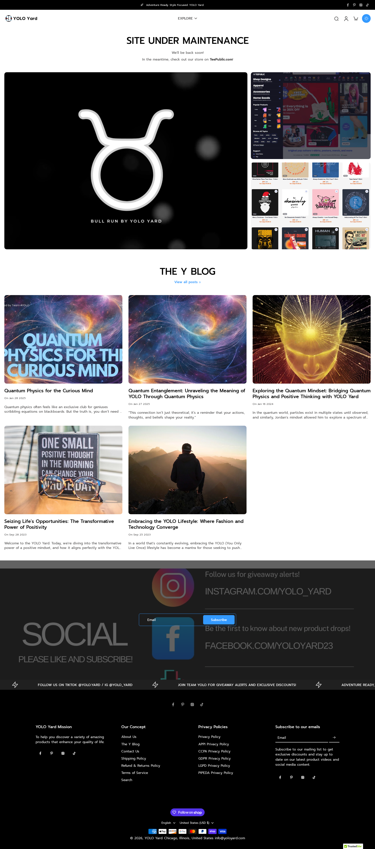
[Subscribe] (334, 737)
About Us (129, 736)
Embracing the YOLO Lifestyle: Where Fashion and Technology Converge (185, 524)
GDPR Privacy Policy (214, 758)
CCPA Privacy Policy (214, 751)
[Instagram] (361, 5)
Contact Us (130, 751)
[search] (336, 18)
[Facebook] (348, 5)
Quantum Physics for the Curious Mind (48, 391)
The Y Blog (130, 744)
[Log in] (346, 18)
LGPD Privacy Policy (214, 765)
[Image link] (311, 115)
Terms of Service (134, 772)
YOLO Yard (154, 838)
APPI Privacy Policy (213, 744)
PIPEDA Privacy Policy (215, 772)
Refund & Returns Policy (140, 765)
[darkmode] (366, 18)
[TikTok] (367, 5)
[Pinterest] (354, 5)
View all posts (186, 282)
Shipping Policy (133, 758)
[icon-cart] (355, 18)
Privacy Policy (209, 736)
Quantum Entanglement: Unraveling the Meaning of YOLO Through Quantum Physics (186, 394)
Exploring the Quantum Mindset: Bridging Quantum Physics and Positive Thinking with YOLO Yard (312, 394)
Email (151, 619)
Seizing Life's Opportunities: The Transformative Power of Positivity (59, 524)
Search (126, 780)
